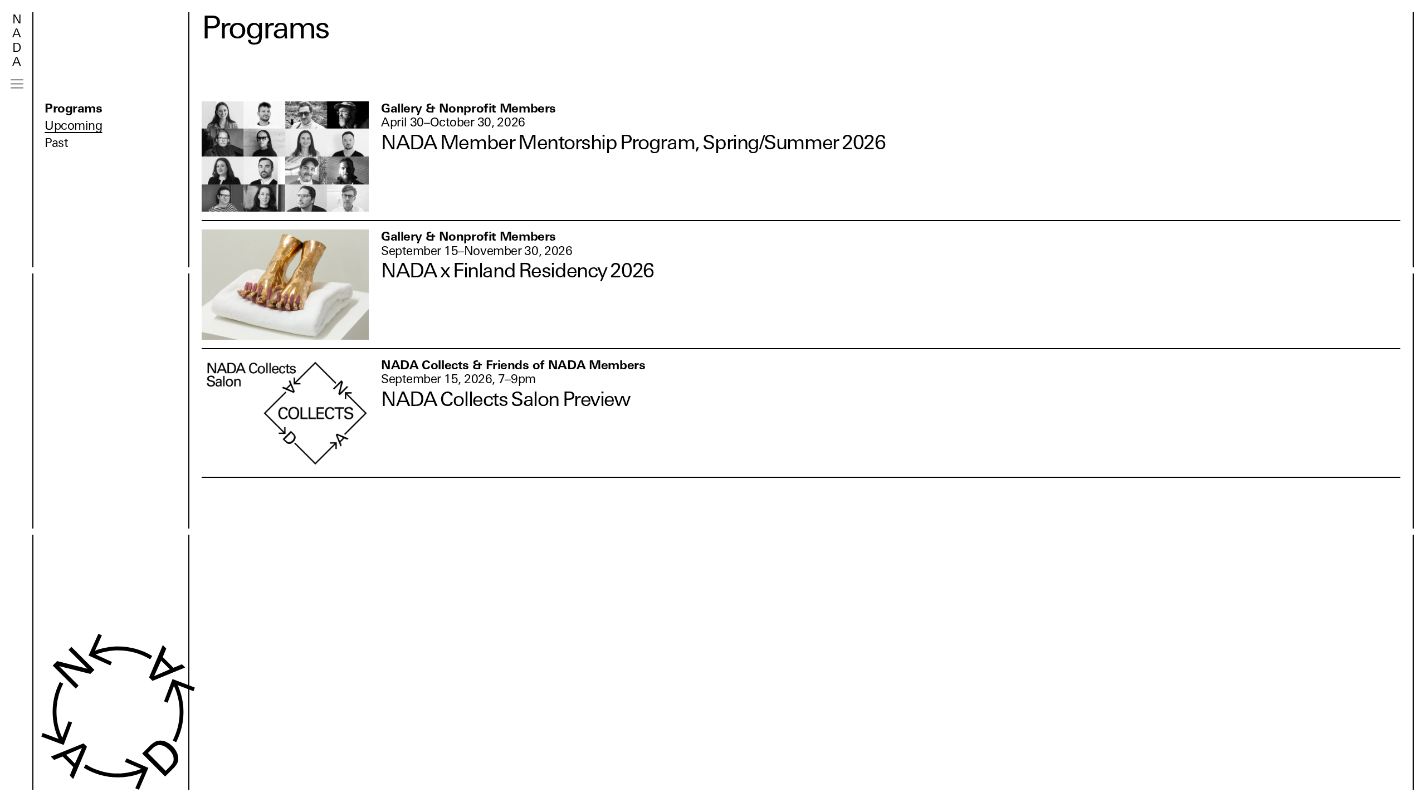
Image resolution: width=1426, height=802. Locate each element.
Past (56, 143)
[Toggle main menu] (17, 84)
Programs (73, 108)
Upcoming (73, 126)
